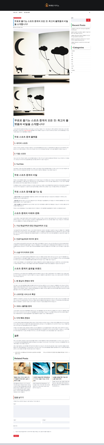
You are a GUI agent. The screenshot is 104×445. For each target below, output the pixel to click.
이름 (14, 420)
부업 (72, 63)
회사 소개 (15, 12)
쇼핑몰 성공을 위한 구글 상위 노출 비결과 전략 (60, 378)
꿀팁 (72, 59)
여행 (72, 68)
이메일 (44, 420)
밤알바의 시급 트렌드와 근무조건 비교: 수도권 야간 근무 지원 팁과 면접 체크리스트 (80, 39)
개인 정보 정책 (27, 12)
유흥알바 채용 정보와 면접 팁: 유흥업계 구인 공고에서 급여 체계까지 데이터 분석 (80, 36)
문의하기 (20, 12)
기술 (72, 57)
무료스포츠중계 (27, 130)
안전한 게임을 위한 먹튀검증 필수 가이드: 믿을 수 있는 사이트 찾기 (41, 379)
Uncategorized (17, 17)
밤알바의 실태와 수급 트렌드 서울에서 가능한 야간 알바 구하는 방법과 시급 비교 (80, 32)
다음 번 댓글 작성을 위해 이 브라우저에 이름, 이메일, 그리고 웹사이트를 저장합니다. (33, 431)
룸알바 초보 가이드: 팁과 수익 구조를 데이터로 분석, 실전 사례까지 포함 (21, 379)
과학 (72, 55)
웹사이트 (15, 426)
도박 (72, 61)
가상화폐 (73, 51)
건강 (72, 53)
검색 (72, 18)
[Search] (90, 12)
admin (15, 27)
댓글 (14, 404)
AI (71, 72)
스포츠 (72, 66)
